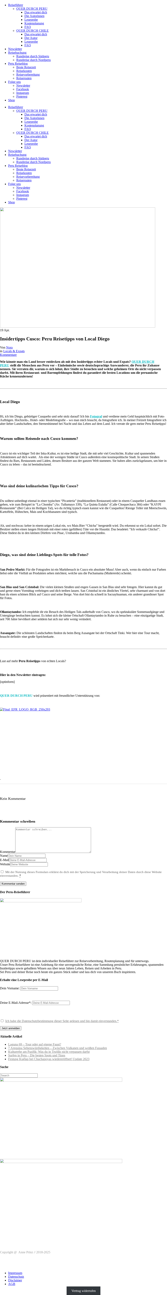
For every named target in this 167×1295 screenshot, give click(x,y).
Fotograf (96, 416)
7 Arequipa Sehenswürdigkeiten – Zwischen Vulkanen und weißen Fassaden (57, 1048)
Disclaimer (15, 1280)
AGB (11, 1284)
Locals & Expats (14, 351)
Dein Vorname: (10, 988)
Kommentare (8, 354)
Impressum (15, 1273)
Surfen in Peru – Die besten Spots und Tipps (36, 1055)
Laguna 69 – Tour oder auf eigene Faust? (34, 1044)
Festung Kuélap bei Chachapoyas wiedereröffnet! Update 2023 (48, 1059)
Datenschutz (16, 1276)
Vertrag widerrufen (83, 1291)
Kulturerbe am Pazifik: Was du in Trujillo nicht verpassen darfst (49, 1051)
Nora (9, 347)
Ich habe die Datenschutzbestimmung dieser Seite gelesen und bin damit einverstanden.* (62, 1021)
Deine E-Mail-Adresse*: (16, 1002)
